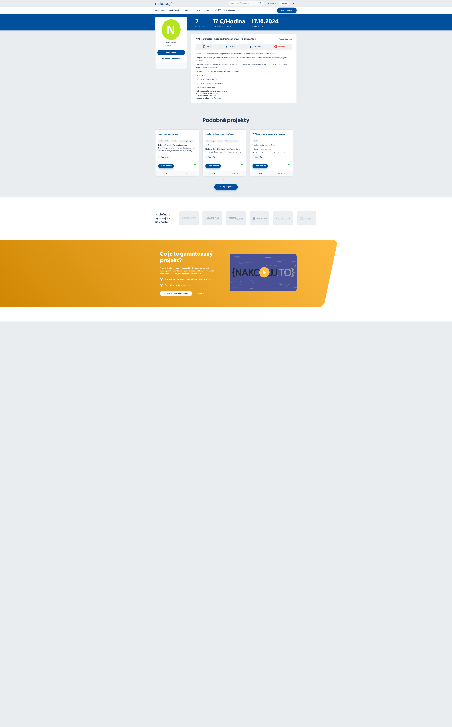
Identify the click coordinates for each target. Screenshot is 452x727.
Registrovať (272, 3)
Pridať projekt (287, 10)
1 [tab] (223, 180)
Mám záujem (171, 52)
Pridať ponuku (166, 166)
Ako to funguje (229, 10)
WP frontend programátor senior (268, 134)
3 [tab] (228, 180)
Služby (216, 10)
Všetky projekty (226, 187)
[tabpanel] (178, 153)
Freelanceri (160, 10)
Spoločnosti (174, 10)
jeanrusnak (171, 43)
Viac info (164, 157)
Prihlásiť (284, 3)
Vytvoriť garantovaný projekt (176, 294)
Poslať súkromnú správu (171, 59)
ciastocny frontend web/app (219, 134)
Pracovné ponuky (202, 10)
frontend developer (168, 134)
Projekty (187, 10)
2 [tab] (226, 180)
